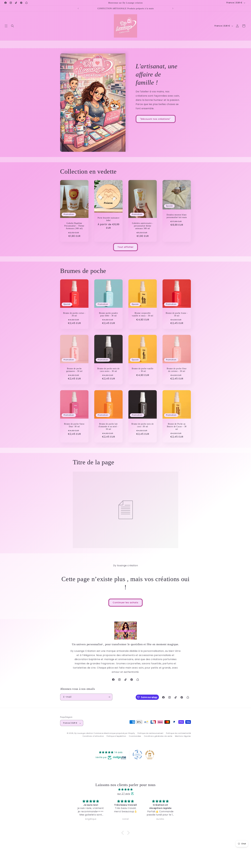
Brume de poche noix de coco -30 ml (142, 425)
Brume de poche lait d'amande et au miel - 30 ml (108, 426)
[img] (125, 789)
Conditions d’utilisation (93, 736)
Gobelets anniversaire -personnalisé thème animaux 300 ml (142, 226)
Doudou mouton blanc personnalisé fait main (177, 216)
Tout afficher (125, 247)
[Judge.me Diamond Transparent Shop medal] (137, 754)
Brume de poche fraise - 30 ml (177, 314)
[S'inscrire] (109, 697)
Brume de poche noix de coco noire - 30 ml (108, 369)
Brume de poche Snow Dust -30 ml (74, 425)
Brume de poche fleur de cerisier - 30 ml (177, 369)
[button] (6, 26)
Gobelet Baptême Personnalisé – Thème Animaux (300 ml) (74, 226)
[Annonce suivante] (173, 8)
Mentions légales (183, 736)
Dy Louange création (83, 733)
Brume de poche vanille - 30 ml (142, 369)
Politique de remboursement (150, 733)
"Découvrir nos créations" (155, 118)
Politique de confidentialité (178, 733)
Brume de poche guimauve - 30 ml (74, 369)
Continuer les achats (125, 602)
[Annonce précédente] (78, 8)
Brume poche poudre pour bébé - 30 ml (108, 314)
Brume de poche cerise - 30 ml (74, 314)
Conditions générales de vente (158, 736)
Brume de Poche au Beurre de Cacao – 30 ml (177, 426)
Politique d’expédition (116, 736)
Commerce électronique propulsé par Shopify (114, 733)
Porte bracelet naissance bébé (108, 218)
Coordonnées (135, 736)
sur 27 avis (123, 793)
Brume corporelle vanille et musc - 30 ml (142, 314)
